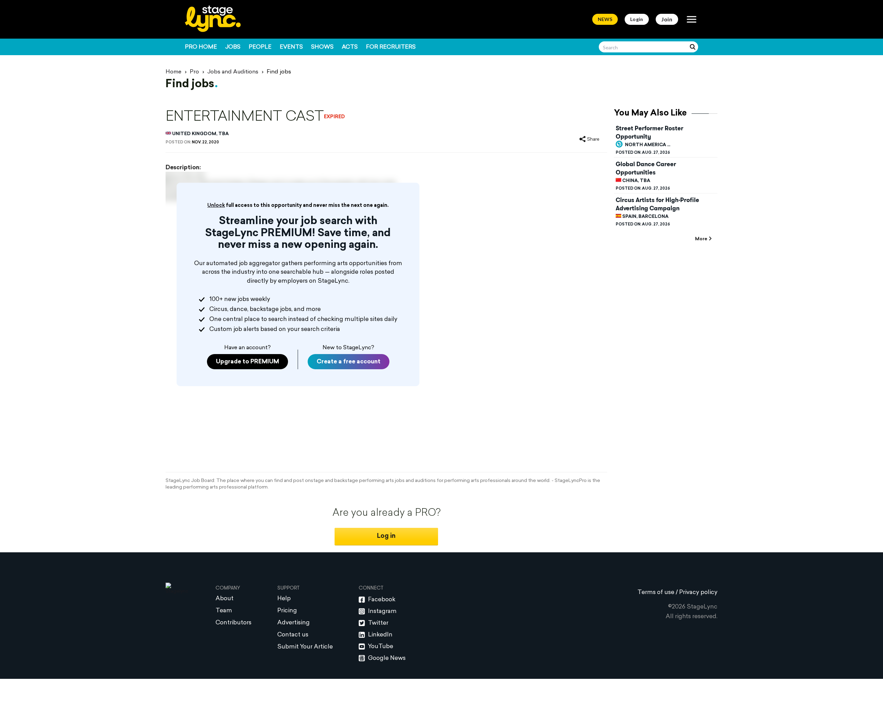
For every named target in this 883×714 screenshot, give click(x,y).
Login (636, 19)
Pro (194, 72)
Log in (386, 536)
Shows (322, 47)
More (701, 239)
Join (667, 19)
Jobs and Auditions (232, 72)
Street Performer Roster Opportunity (649, 132)
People (260, 47)
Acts (350, 47)
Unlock (216, 205)
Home (173, 72)
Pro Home (201, 47)
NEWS (605, 19)
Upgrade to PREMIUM (247, 362)
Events (291, 47)
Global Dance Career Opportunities (646, 168)
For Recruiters (391, 47)
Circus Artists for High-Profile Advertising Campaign (657, 204)
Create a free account (348, 362)
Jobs (232, 47)
